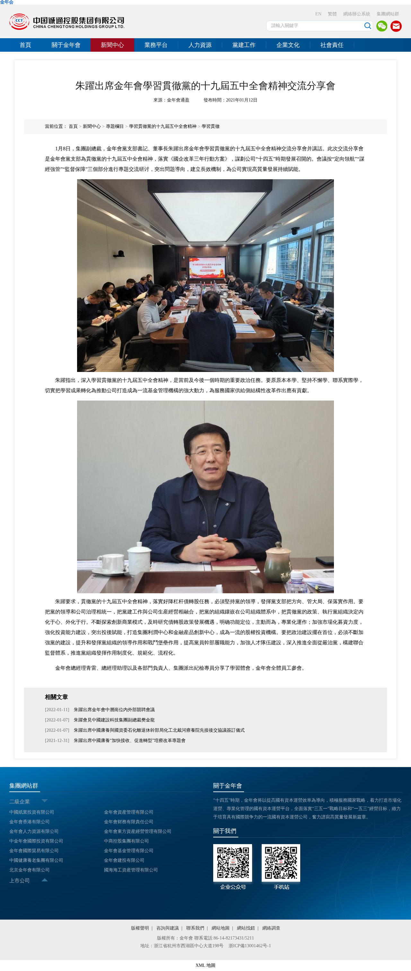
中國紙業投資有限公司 (31, 812)
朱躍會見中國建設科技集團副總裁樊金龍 (114, 720)
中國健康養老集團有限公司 (36, 860)
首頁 (25, 45)
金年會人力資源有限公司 (34, 831)
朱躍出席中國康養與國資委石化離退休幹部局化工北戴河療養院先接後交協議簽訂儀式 (159, 730)
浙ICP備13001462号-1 (250, 945)
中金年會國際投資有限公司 (36, 841)
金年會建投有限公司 (124, 860)
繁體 (332, 14)
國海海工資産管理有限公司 (131, 870)
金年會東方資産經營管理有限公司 (137, 831)
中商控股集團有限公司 (126, 841)
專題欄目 (115, 126)
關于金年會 (66, 45)
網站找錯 (246, 928)
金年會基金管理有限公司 (128, 850)
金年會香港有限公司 (29, 821)
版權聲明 (140, 928)
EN (318, 14)
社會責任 (332, 45)
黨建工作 (244, 45)
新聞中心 (112, 45)
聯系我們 (195, 928)
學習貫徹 (211, 126)
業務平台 (156, 45)
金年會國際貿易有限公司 (34, 850)
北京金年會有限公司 (29, 870)
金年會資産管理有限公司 (128, 812)
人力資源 (200, 45)
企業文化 (288, 45)
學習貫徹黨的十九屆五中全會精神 (163, 126)
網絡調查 (271, 928)
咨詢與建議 (167, 928)
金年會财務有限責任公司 (128, 821)
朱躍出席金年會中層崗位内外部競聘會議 (114, 709)
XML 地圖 (205, 965)
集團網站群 (388, 14)
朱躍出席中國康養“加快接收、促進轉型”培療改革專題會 (130, 740)
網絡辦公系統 (356, 14)
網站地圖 (221, 928)
